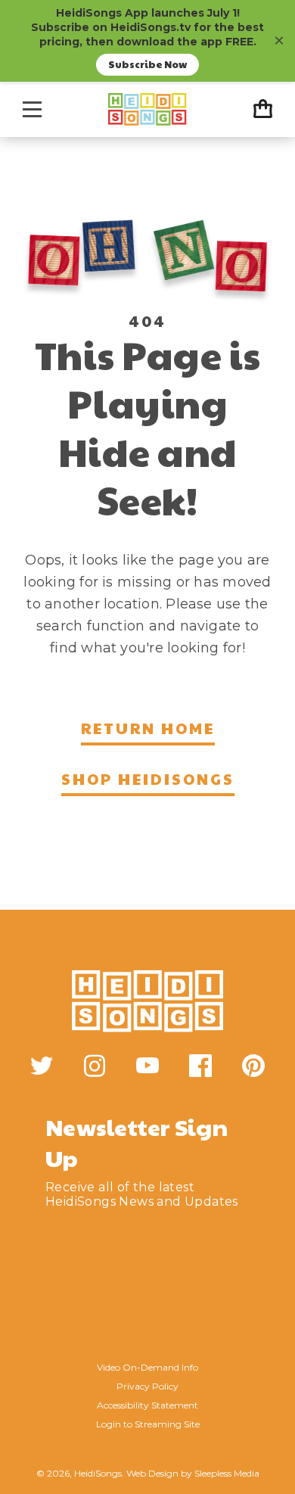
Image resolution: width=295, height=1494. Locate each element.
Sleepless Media (226, 1473)
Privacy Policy (147, 1386)
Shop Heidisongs (147, 778)
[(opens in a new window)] (41, 1065)
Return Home (148, 728)
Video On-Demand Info (147, 1367)
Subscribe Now (147, 64)
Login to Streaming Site (148, 1424)
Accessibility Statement (147, 1405)
